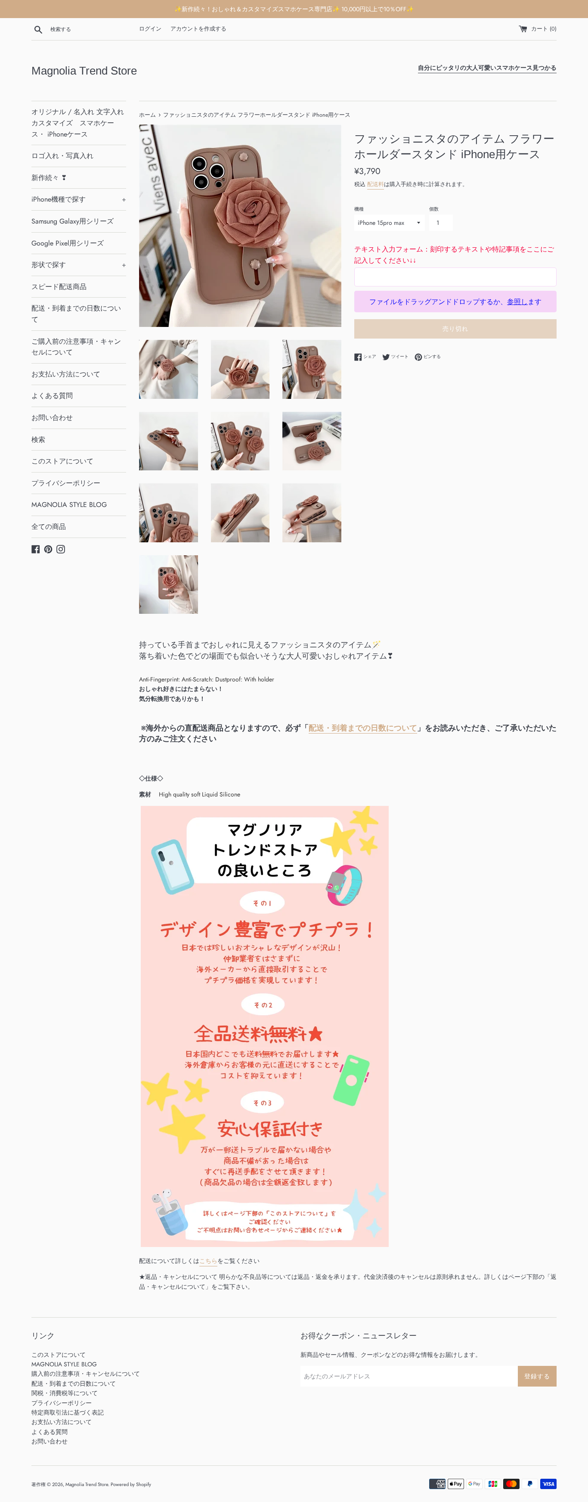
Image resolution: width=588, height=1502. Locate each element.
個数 (434, 208)
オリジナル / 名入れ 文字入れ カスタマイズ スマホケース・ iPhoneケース (77, 123)
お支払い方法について (65, 374)
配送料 (375, 184)
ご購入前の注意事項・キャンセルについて (76, 347)
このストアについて (62, 461)
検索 (38, 440)
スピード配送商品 (59, 287)
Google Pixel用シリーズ (67, 243)
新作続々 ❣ (49, 178)
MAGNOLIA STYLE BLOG (69, 505)
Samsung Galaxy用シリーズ (72, 221)
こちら (208, 1260)
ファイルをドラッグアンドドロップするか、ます (455, 301)
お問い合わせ (52, 418)
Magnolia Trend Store (84, 70)
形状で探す (78, 265)
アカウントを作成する (198, 29)
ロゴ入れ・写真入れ (62, 156)
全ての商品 (48, 527)
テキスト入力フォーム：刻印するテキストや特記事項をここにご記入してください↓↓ (454, 254)
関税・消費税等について (64, 1393)
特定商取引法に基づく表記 (67, 1412)
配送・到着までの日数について (76, 313)
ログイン (150, 29)
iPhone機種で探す (78, 199)
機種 (359, 208)
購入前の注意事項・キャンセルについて (85, 1373)
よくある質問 (52, 396)
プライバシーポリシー (65, 483)
